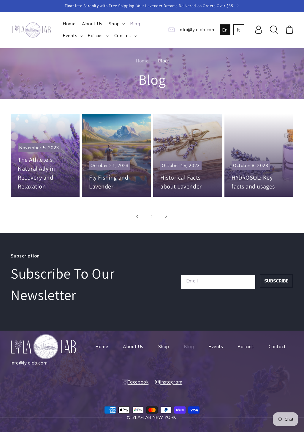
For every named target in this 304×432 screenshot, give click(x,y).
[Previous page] (137, 216)
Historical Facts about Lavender (181, 182)
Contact (277, 346)
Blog (189, 346)
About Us (133, 346)
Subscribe (276, 281)
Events (216, 346)
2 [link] (166, 216)
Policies (246, 346)
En (224, 30)
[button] (116, 24)
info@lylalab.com (197, 29)
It (238, 30)
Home (142, 61)
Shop (163, 346)
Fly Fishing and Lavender (108, 182)
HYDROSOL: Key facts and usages (253, 182)
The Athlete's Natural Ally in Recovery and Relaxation (36, 173)
